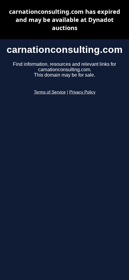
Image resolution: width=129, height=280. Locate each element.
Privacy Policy (82, 92)
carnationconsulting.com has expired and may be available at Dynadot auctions (64, 20)
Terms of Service (50, 92)
